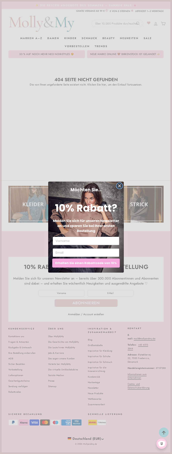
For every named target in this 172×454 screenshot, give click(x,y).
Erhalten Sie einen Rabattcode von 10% (86, 263)
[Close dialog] (119, 186)
